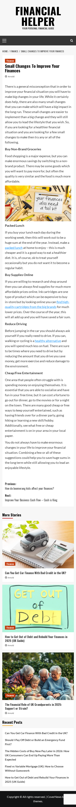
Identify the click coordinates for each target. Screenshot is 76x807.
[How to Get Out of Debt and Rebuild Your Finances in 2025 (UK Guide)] (38, 608)
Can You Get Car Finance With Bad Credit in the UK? (35, 573)
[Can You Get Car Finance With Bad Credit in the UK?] (38, 544)
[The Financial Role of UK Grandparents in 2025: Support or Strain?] (38, 676)
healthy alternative (48, 341)
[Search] (71, 40)
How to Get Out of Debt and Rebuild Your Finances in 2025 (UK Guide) (36, 639)
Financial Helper (38, 16)
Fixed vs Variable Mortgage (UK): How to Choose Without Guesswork (34, 768)
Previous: (29, 486)
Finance (10, 60)
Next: (31, 497)
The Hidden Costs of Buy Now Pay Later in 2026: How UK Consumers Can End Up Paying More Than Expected (37, 755)
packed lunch (14, 248)
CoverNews (54, 796)
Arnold (11, 76)
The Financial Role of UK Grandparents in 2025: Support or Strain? (33, 706)
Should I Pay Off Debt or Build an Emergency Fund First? (35, 742)
